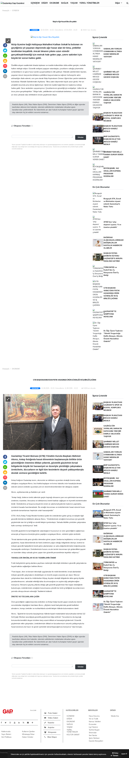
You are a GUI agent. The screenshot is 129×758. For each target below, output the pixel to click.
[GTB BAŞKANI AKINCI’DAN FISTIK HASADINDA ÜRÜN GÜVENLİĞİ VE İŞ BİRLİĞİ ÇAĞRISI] (45, 422)
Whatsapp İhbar (28, 734)
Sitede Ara (115, 716)
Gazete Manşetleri (96, 741)
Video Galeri (52, 718)
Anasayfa (6, 10)
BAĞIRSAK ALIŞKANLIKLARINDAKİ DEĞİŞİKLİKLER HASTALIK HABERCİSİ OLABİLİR (113, 242)
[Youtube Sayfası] (15, 723)
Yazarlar (50, 723)
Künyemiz (51, 732)
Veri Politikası (6, 737)
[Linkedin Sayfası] (20, 723)
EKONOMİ (54, 3)
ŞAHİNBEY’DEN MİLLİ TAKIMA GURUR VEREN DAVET (113, 154)
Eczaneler (92, 724)
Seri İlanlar (93, 735)
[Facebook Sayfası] (2, 723)
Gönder (81, 137)
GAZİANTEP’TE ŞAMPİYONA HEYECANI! (110, 314)
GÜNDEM (35, 3)
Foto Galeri (52, 713)
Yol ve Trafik (93, 719)
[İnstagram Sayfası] (11, 723)
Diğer (118, 3)
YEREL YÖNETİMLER (89, 3)
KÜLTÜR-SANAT (73, 735)
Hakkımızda (5, 731)
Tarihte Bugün (94, 730)
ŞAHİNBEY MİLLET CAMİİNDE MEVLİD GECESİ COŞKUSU (111, 74)
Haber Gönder (27, 737)
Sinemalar (93, 733)
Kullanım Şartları (28, 731)
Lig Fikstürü (93, 727)
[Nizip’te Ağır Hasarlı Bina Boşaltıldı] (45, 37)
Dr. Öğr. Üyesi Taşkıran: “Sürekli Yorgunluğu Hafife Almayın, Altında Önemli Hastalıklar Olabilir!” (113, 336)
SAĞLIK (64, 3)
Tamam (115, 755)
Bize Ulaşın (52, 737)
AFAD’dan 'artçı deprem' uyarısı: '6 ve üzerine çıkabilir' (112, 224)
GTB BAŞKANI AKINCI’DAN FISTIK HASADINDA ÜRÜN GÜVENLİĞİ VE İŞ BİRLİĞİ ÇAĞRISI (112, 293)
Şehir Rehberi (94, 738)
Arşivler (50, 727)
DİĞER (44, 3)
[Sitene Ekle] (33, 723)
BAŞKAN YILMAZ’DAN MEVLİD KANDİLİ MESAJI (113, 128)
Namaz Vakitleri (95, 721)
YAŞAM (73, 3)
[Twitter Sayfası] (6, 723)
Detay (116, 753)
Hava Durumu (94, 716)
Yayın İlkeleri (6, 734)
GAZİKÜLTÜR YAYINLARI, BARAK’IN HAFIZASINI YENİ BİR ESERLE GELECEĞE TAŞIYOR (113, 97)
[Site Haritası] (29, 723)
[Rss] (24, 723)
